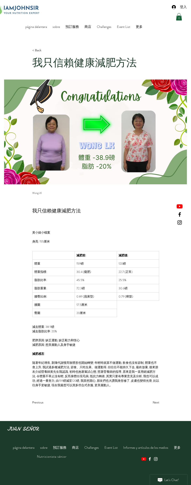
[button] (179, 16)
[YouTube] (180, 206)
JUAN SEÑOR (23, 428)
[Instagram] (180, 222)
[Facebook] (180, 214)
